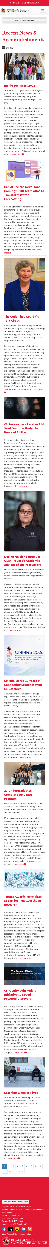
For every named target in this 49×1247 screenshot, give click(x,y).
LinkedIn (23, 1229)
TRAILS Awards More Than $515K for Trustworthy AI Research (23, 900)
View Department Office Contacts (16, 1202)
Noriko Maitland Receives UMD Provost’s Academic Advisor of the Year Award (23, 561)
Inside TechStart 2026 (19, 85)
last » (20, 1171)
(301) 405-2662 (20, 1224)
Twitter (10, 1229)
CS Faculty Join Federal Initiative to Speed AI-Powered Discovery (20, 994)
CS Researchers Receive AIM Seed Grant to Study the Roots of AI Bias (24, 428)
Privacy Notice (25, 1233)
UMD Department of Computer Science (20, 10)
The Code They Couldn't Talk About (21, 318)
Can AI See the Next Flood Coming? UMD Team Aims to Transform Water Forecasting (24, 193)
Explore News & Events (24, 20)
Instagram (17, 1229)
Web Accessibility (9, 1233)
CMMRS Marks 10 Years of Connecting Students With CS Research (23, 685)
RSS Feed (30, 1229)
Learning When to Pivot (21, 1093)
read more (17, 154)
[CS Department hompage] (24, 1240)
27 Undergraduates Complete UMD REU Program (18, 794)
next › (11, 1171)
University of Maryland (24, 3)
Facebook (4, 1229)
